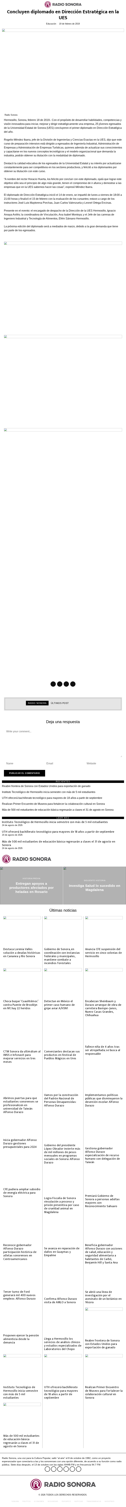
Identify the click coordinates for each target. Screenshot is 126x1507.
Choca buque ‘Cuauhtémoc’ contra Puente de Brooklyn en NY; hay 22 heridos (20, 1005)
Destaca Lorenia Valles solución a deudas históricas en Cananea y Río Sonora (21, 952)
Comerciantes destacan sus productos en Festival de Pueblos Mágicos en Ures (62, 1055)
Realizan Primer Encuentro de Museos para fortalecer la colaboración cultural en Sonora (53, 803)
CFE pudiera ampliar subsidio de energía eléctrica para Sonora (21, 1193)
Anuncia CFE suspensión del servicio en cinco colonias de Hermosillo (103, 952)
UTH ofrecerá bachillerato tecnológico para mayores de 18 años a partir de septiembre (52, 798)
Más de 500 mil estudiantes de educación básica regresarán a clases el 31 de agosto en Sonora (58, 809)
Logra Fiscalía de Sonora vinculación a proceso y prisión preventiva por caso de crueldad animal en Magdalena (61, 1205)
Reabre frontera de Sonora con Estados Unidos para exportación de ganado (46, 786)
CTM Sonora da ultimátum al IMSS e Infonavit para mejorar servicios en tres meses (22, 1057)
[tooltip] (53, 684)
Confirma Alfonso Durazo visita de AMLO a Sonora (60, 1300)
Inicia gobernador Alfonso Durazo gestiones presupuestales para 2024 (20, 1143)
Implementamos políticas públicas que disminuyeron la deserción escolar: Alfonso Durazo (104, 1100)
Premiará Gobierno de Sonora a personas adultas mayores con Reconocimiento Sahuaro (102, 1201)
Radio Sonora (11, 115)
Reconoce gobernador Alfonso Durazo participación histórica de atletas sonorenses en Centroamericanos (19, 1252)
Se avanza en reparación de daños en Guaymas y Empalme (61, 1252)
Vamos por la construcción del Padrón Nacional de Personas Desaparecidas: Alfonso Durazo (61, 1100)
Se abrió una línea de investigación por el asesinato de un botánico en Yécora (103, 1297)
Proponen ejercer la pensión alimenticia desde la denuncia (21, 1339)
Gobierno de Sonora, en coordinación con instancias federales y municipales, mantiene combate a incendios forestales (62, 956)
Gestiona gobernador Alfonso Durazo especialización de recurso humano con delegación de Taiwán (102, 1155)
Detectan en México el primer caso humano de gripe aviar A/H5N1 (59, 1005)
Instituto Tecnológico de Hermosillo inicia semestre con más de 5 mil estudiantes (48, 792)
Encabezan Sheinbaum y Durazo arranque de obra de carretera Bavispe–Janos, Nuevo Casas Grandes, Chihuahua (103, 1008)
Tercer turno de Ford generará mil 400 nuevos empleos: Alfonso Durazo (19, 1295)
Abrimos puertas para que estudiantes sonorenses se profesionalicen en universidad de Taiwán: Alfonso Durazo (20, 1105)
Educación (51, 23)
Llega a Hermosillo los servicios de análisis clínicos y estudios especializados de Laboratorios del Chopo (62, 1344)
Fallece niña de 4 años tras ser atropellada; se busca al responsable (102, 1050)
